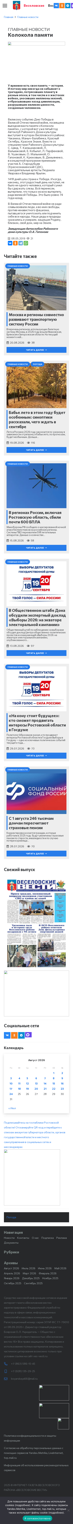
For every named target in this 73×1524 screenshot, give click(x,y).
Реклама (61, 1237)
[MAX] (28, 1034)
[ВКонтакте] (10, 243)
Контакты (23, 1237)
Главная (8, 17)
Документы (11, 1242)
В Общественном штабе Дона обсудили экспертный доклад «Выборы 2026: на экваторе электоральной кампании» (37, 617)
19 (27, 1088)
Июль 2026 (28, 1268)
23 (62, 1088)
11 (19, 1083)
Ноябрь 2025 (50, 1278)
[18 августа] (36, 923)
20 (36, 1088)
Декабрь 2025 (31, 1278)
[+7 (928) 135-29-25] (7, 1371)
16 (62, 1083)
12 (27, 1083)
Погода (11, 1217)
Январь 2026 (11, 1278)
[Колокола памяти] (36, 44)
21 (45, 1088)
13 (36, 1083)
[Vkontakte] (56, 5)
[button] (5, 5)
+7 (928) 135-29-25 (23, 1371)
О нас (35, 1237)
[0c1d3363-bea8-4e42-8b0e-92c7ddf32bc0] (36, 1177)
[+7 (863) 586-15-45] (7, 1364)
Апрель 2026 (12, 1273)
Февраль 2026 (48, 1273)
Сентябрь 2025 (33, 1283)
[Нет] (68, 1510)
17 (11, 1088)
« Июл (12, 1108)
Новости (9, 1237)
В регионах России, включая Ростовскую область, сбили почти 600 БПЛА (35, 517)
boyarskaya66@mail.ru (24, 1378)
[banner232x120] (54, 1393)
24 (11, 1093)
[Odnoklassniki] (62, 5)
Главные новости (27, 17)
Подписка (47, 1237)
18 (19, 1088)
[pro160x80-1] (54, 1410)
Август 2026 (11, 1268)
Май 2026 (60, 1268)
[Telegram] (67, 5)
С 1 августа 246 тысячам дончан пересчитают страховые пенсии (31, 823)
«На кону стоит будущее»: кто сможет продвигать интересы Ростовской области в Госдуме (37, 722)
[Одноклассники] (15, 243)
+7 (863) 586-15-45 (23, 1363)
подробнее (22, 1505)
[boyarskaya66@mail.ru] (7, 1379)
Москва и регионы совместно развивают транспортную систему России (36, 319)
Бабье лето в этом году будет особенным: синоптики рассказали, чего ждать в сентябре (37, 419)
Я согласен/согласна (37, 1518)
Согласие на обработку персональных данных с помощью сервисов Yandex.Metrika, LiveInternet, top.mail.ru (33, 1452)
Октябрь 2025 (12, 1283)
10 (11, 1083)
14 (45, 1083)
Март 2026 (29, 1273)
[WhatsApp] (26, 243)
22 (53, 1088)
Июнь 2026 (45, 1268)
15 (53, 1083)
